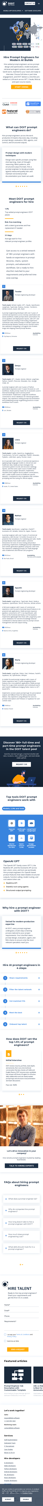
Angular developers (10, 1481)
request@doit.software (12, 1418)
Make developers (10, 1466)
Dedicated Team (9, 1443)
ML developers (9, 1475)
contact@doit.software (12, 1428)
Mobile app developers (12, 11)
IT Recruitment (9, 1446)
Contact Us (30, 3)
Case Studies (8, 1449)
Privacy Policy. (12, 1336)
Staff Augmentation (10, 1440)
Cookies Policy (27, 1493)
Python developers (10, 1469)
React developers (10, 1478)
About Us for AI (9, 1453)
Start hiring (21, 87)
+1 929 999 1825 (10, 1421)
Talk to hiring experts (21, 1165)
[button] (16, 186)
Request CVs (21, 349)
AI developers (8, 1463)
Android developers (10, 1472)
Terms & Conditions (23, 1334)
